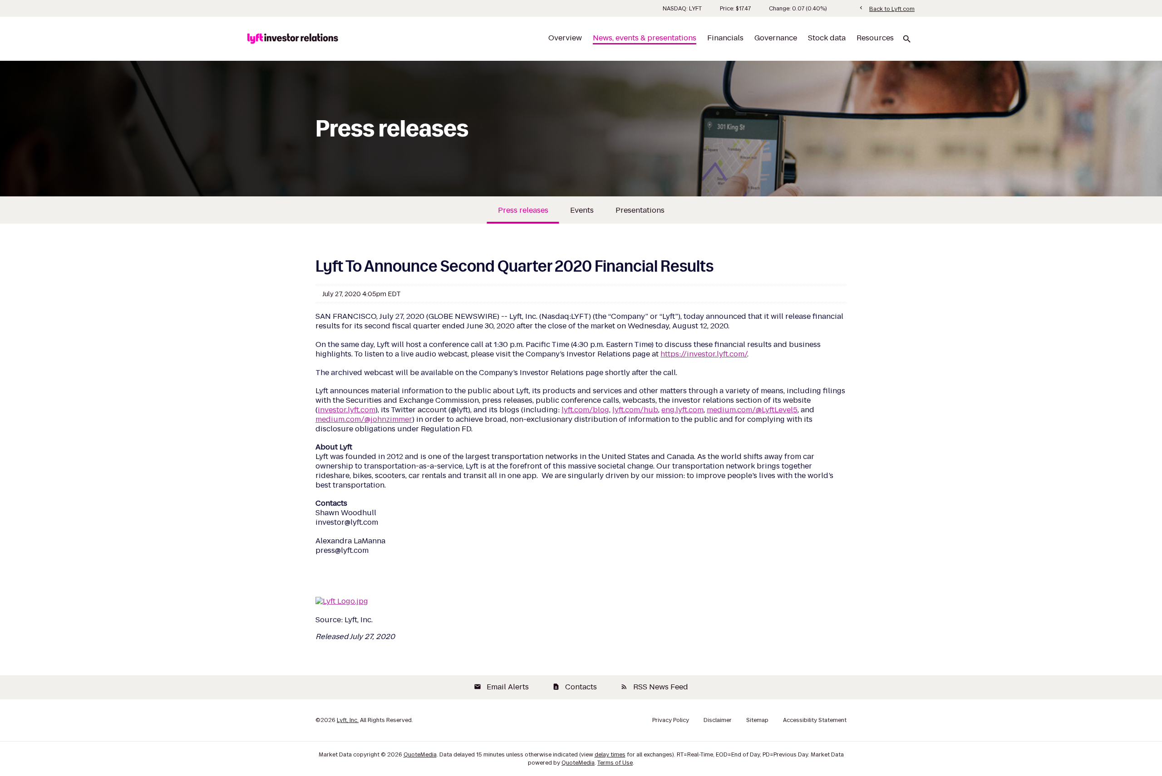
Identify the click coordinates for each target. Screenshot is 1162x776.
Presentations (640, 210)
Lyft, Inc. (348, 720)
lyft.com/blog (585, 410)
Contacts (574, 687)
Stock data (827, 38)
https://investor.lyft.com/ (703, 354)
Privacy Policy (670, 720)
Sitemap (757, 720)
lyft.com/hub (635, 410)
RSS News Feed (654, 687)
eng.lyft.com (682, 410)
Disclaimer (718, 720)
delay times (610, 754)
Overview (565, 38)
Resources (875, 38)
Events (582, 210)
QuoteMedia (420, 754)
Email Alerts (501, 687)
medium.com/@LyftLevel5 (752, 410)
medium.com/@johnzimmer (363, 419)
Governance (775, 38)
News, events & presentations (644, 38)
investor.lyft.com (346, 410)
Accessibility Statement (815, 720)
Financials (725, 38)
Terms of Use (615, 762)
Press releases (523, 210)
